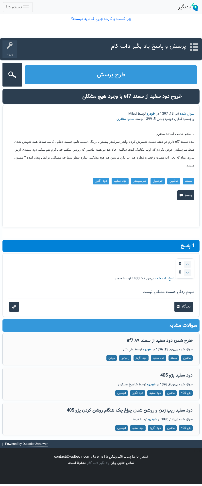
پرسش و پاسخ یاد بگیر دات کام (148, 46)
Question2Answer (35, 444)
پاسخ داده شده (165, 278)
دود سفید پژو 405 (176, 375)
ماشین (173, 181)
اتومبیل (158, 181)
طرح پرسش (111, 74)
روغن (111, 358)
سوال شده (187, 114)
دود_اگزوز (101, 181)
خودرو (151, 114)
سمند (188, 181)
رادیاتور (125, 358)
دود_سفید (120, 181)
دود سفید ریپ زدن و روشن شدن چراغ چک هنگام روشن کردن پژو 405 (130, 410)
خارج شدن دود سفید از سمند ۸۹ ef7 (160, 340)
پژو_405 (186, 393)
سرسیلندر (139, 181)
